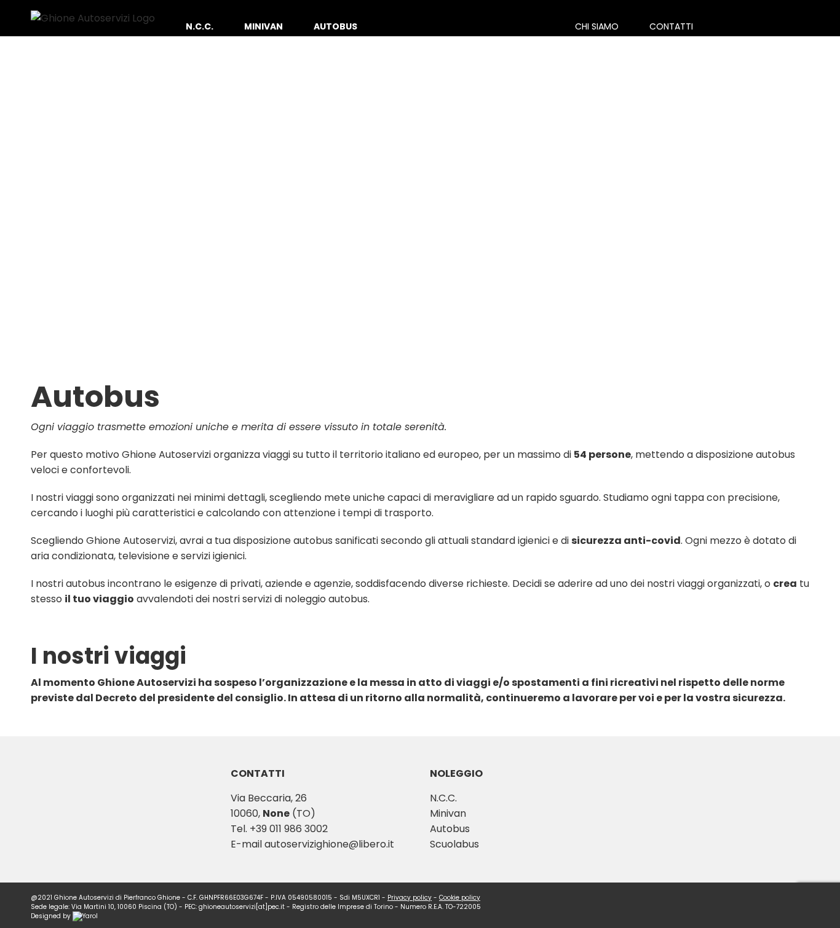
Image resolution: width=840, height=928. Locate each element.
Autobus (450, 829)
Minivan (448, 813)
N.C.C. (443, 798)
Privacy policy (409, 897)
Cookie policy (459, 897)
